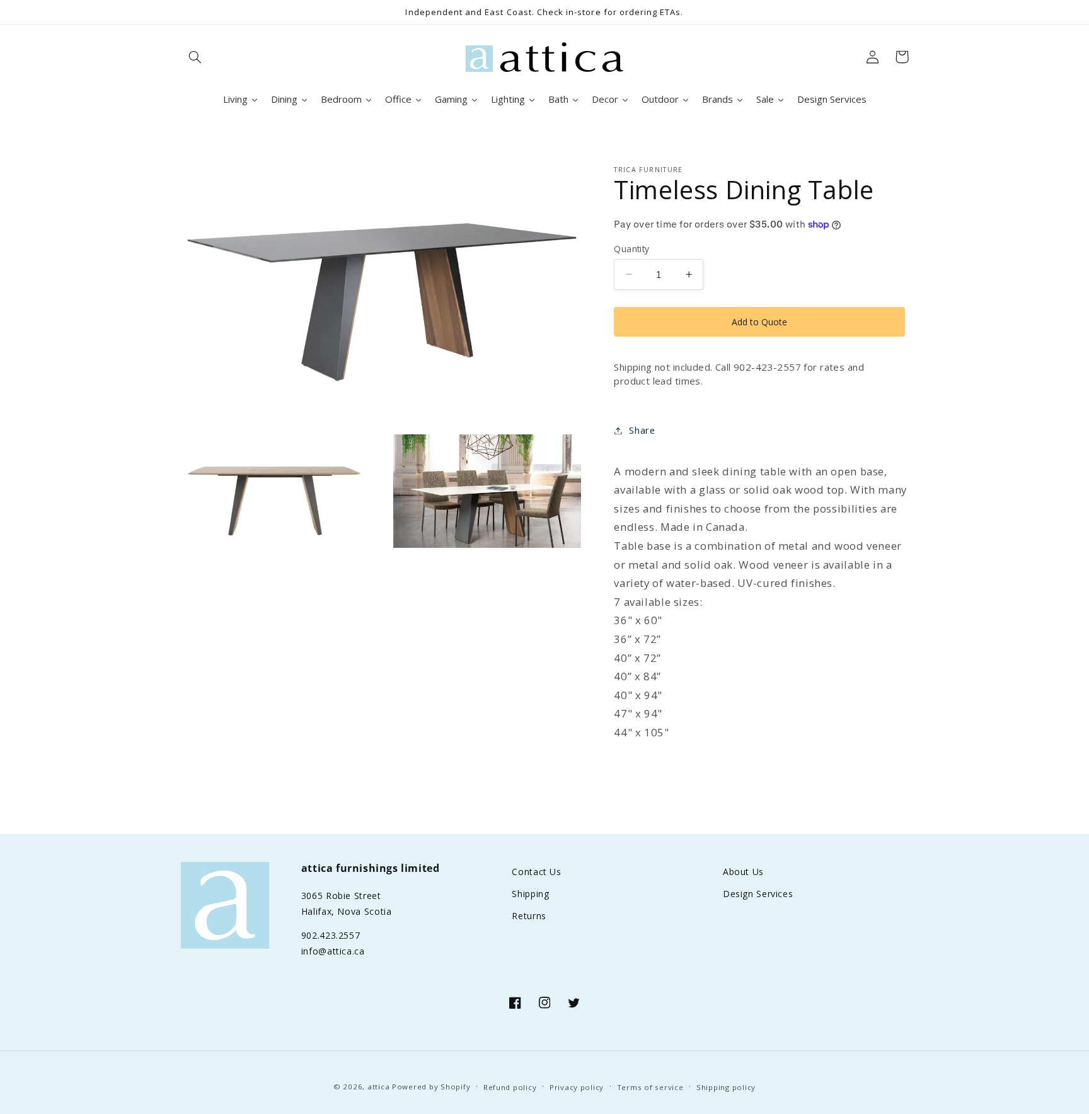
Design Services (758, 894)
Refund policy (510, 1087)
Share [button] (642, 430)
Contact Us (536, 872)
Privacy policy (577, 1087)
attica (378, 1086)
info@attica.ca (333, 951)
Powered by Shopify (431, 1086)
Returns (529, 916)
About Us (743, 872)
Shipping (530, 894)
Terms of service (650, 1087)
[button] (195, 56)
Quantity (631, 248)
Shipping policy (726, 1087)
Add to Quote (759, 321)
